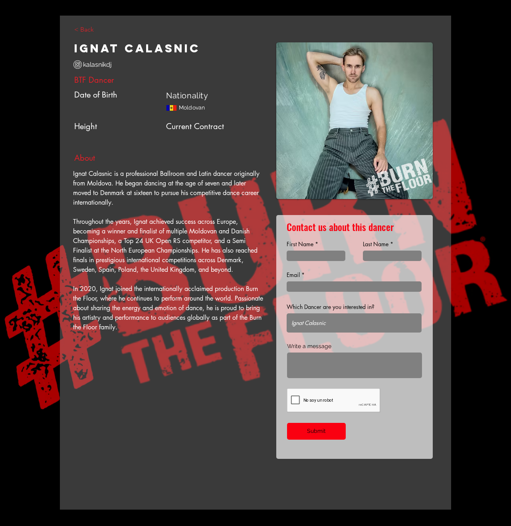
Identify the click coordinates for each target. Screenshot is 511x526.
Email (293, 275)
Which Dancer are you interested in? (330, 307)
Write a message (309, 346)
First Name (300, 244)
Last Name (375, 244)
